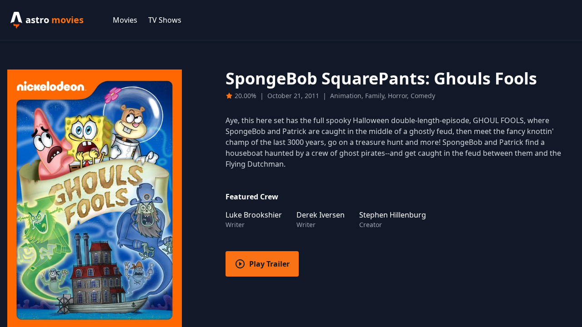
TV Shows (164, 20)
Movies (125, 20)
